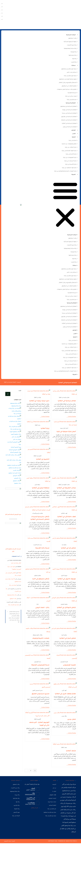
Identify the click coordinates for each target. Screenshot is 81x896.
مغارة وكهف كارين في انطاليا (65, 694)
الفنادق (74, 130)
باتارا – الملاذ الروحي (42, 607)
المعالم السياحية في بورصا (69, 110)
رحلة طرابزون (17, 805)
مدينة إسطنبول (66, 790)
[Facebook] (35, 812)
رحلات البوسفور (17, 478)
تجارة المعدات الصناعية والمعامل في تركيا (65, 171)
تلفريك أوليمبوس (69, 665)
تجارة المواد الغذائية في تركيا (69, 150)
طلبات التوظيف (52, 794)
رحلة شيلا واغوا (73, 55)
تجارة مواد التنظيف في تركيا (69, 167)
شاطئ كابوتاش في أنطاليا (66, 607)
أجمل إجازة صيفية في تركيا (66, 431)
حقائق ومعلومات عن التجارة (69, 144)
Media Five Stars (71, 841)
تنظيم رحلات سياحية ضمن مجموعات (67, 89)
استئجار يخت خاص (72, 72)
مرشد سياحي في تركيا (71, 96)
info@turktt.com (30, 799)
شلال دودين (71, 719)
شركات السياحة (71, 787)
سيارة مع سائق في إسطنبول (69, 69)
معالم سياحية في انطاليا (67, 401)
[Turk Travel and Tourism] (21, 204)
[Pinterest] (30, 812)
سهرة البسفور (16, 812)
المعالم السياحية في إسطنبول (68, 106)
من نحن (54, 787)
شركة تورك (73, 784)
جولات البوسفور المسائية (15, 452)
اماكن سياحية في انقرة (16, 563)
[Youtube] (28, 812)
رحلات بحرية (72, 809)
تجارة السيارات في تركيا (70, 161)
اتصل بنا (54, 791)
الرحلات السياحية (71, 35)
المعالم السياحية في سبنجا (69, 113)
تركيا (74, 790)
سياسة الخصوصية (7, 841)
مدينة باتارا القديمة (42, 548)
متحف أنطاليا (71, 751)
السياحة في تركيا (17, 413)
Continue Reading (71, 416)
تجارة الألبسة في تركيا (71, 164)
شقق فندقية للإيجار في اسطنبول (68, 79)
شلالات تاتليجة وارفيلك (40, 638)
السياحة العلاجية (72, 92)
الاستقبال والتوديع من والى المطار (68, 82)
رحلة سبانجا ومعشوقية (70, 48)
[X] (38, 812)
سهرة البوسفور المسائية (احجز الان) (13, 514)
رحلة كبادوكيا (17, 808)
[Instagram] (33, 812)
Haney (19, 572)
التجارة (74, 137)
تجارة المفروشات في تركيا (70, 157)
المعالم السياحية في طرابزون (69, 116)
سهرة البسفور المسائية (70, 41)
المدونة (74, 174)
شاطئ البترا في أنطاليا (67, 638)
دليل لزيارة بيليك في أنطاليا (39, 401)
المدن (74, 133)
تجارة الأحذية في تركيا (71, 154)
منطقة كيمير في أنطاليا (40, 488)
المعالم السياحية (71, 103)
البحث (20, 390)
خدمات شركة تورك (52, 801)
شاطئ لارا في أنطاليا (68, 548)
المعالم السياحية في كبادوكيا (69, 120)
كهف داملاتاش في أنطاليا (66, 517)
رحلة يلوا (74, 58)
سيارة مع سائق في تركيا (70, 75)
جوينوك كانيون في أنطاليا (67, 579)
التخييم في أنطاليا (42, 459)
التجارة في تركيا (73, 140)
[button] (65, 204)
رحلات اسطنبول (72, 38)
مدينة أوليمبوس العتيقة (40, 665)
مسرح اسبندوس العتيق (40, 694)
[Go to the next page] (26, 770)
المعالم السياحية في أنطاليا (69, 123)
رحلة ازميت (74, 62)
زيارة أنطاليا (45, 428)
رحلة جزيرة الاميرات (72, 45)
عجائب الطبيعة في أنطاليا (66, 488)
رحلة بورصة (74, 52)
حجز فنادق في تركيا (72, 99)
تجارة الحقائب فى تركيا (71, 147)
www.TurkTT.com (30, 804)
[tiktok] (26, 812)
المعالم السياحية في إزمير (70, 127)
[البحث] (7, 394)
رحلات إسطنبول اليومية (16, 434)
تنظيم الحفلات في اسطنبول (69, 86)
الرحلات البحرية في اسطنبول (14, 473)
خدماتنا (74, 65)
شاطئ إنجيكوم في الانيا (40, 579)
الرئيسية (19, 382)
